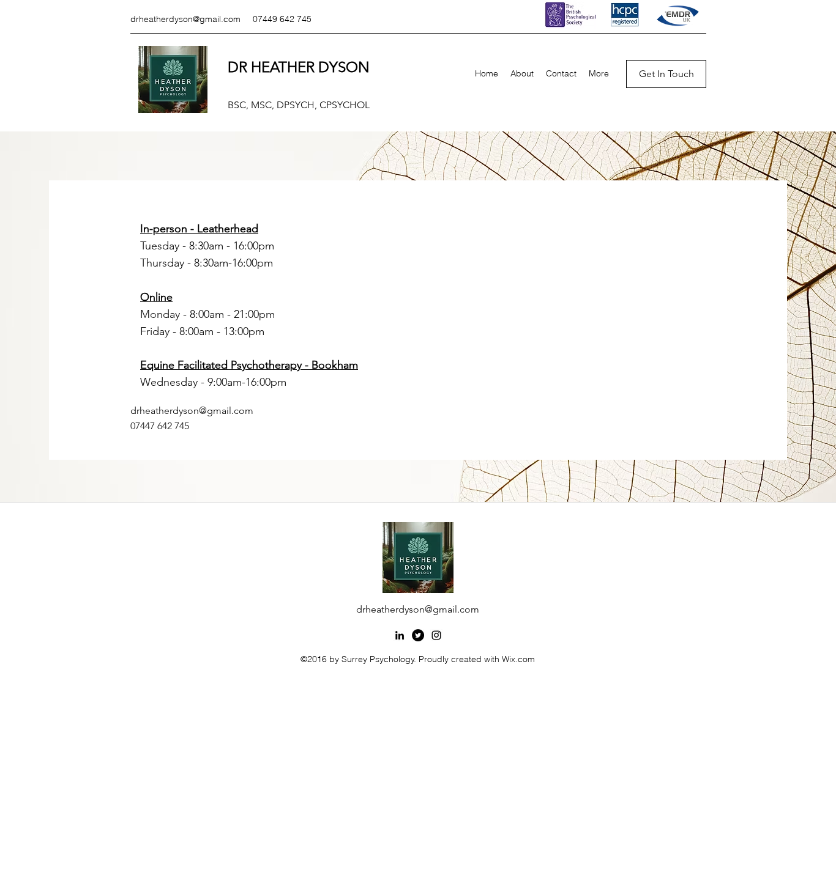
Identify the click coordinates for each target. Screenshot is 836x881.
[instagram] (436, 635)
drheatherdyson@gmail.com (185, 18)
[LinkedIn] (400, 635)
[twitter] (418, 635)
